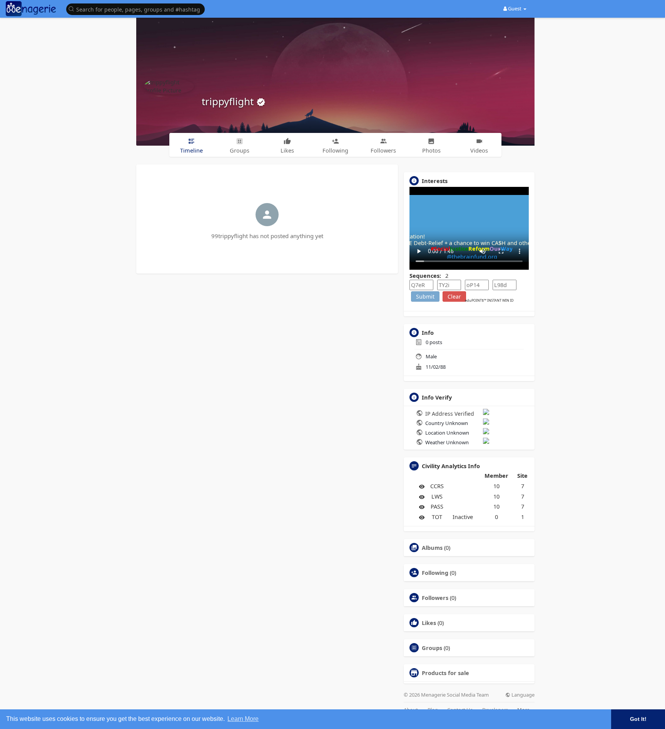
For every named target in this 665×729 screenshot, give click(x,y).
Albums (432, 547)
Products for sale (445, 673)
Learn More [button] (243, 719)
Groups (432, 648)
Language (522, 694)
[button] (137, 8)
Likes (429, 623)
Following (435, 572)
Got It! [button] (638, 719)
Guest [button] (515, 8)
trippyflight (229, 101)
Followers (435, 598)
